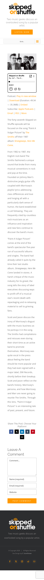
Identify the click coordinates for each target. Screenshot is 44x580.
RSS (17, 113)
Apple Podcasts (26, 109)
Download (14, 100)
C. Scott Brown (27, 553)
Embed (24, 104)
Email (10, 113)
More (24, 113)
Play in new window (26, 96)
